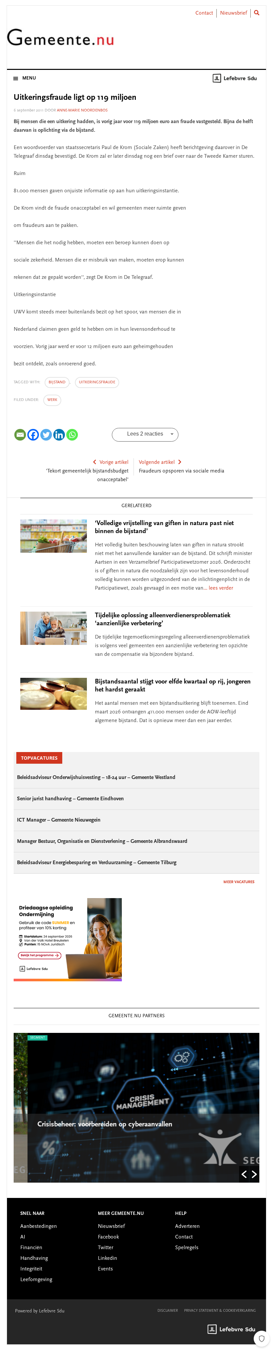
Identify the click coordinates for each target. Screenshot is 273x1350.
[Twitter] (46, 435)
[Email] (20, 435)
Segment (23, 1038)
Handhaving (34, 1258)
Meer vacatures (238, 882)
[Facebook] (33, 435)
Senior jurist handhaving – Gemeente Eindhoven (70, 799)
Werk (52, 400)
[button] (244, 1174)
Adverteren (187, 1226)
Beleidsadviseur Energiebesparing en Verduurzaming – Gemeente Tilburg (96, 863)
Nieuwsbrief (233, 13)
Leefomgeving (36, 1279)
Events (105, 1269)
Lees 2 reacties (145, 434)
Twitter (105, 1248)
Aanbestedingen (38, 1226)
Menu (29, 78)
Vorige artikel (114, 462)
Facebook (108, 1237)
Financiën (31, 1248)
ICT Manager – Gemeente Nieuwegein (59, 820)
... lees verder (218, 588)
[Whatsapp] (72, 435)
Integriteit (31, 1269)
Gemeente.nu (60, 41)
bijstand (57, 382)
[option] (136, 1108)
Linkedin (107, 1258)
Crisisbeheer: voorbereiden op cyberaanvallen (92, 1124)
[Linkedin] (59, 435)
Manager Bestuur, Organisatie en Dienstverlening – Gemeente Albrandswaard (102, 841)
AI (22, 1237)
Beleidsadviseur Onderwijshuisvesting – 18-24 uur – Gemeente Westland (96, 777)
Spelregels (186, 1248)
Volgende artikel (157, 462)
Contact (204, 13)
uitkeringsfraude (97, 382)
